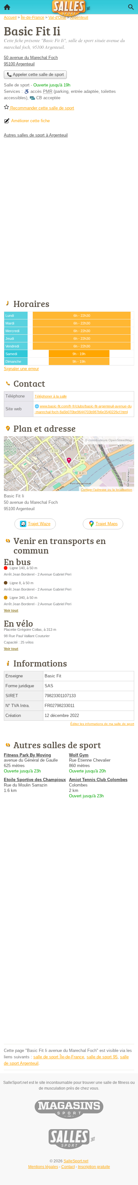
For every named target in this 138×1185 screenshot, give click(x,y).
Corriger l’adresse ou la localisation (106, 489)
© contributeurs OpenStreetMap (108, 440)
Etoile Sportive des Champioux (35, 779)
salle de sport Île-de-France (58, 1057)
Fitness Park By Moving (27, 755)
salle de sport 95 (102, 1057)
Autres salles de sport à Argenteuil (36, 135)
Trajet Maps (107, 523)
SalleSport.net (76, 1161)
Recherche (131, 7)
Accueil (7, 7)
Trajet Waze (39, 523)
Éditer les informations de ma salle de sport (102, 724)
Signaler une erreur (21, 368)
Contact (68, 1167)
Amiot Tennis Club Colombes (98, 779)
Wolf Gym (79, 755)
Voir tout (11, 610)
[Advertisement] (69, 217)
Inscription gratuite (94, 1167)
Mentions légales (43, 1167)
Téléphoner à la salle (51, 396)
